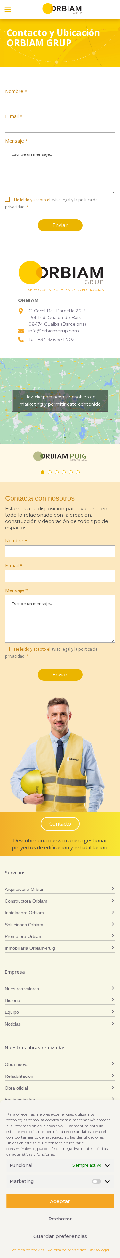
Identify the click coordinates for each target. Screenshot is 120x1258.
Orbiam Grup (62, 8)
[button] (42, 472)
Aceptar (60, 1201)
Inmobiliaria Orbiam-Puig (30, 948)
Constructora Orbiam (26, 901)
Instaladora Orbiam (24, 912)
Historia (12, 1000)
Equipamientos (20, 1099)
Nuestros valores (22, 988)
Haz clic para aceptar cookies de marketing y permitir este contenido (60, 400)
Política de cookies (27, 1249)
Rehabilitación (19, 1076)
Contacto (60, 823)
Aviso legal (99, 1249)
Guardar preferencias (60, 1236)
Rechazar (60, 1219)
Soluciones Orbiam (24, 924)
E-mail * (13, 116)
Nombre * (16, 91)
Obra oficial (16, 1087)
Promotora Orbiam (24, 936)
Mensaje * (16, 141)
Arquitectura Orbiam (25, 889)
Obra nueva (17, 1064)
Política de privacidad (66, 1249)
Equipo (12, 1012)
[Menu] (7, 9)
